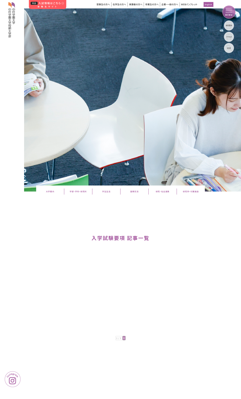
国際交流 (134, 191)
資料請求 (229, 25)
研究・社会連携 (162, 191)
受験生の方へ (103, 4)
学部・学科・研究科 (78, 191)
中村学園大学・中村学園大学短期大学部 (11, 19)
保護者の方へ (135, 4)
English (208, 4)
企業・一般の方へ (169, 4)
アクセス (229, 37)
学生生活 (106, 191)
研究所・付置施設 (191, 191)
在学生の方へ (119, 4)
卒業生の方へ (152, 4)
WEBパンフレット (189, 4)
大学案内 (50, 191)
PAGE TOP (228, 369)
